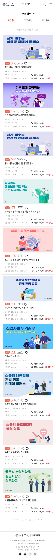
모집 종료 (45, 20)
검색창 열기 (44, 4)
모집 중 (10, 20)
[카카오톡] (20, 554)
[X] (35, 554)
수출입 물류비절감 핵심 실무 (17, 452)
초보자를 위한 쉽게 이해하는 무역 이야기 (22, 259)
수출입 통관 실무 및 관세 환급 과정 (19, 307)
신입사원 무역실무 (12, 356)
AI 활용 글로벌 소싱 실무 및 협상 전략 (20, 500)
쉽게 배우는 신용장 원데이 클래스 (19, 67)
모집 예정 (28, 20)
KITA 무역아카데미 (8, 4)
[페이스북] (30, 554)
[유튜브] (25, 554)
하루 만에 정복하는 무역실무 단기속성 (20, 115)
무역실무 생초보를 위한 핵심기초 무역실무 (22, 211)
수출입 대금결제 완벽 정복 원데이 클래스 (22, 404)
